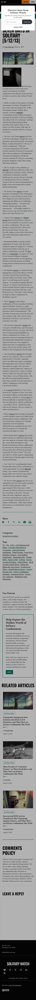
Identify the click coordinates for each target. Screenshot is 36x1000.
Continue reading (18, 27)
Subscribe (27, 22)
